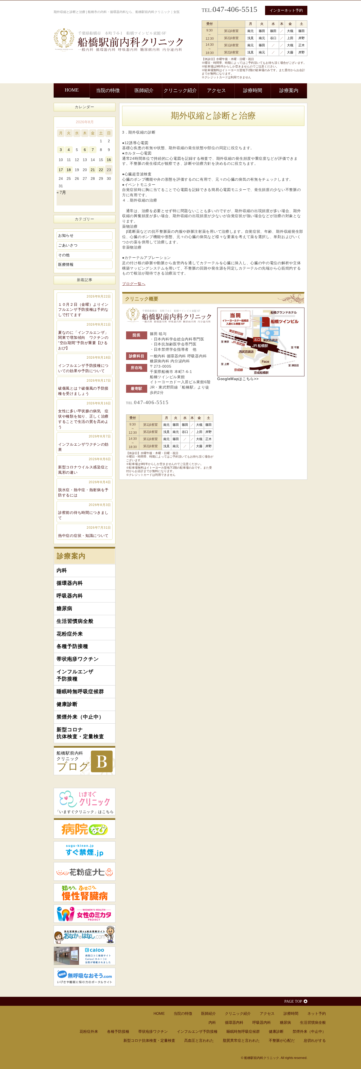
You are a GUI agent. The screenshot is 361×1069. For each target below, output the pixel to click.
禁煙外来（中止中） (80, 717)
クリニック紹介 (180, 90)
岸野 (301, 38)
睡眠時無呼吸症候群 (80, 691)
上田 (290, 38)
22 (101, 170)
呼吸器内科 (70, 596)
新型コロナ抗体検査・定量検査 (80, 733)
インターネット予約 (286, 10)
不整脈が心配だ (282, 1040)
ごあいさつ (68, 245)
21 (93, 170)
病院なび (84, 828)
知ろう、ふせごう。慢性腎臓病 (84, 893)
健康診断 (67, 704)
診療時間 (252, 90)
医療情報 (66, 264)
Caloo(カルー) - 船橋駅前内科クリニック (84, 956)
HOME (72, 90)
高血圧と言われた (199, 1040)
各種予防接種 (72, 646)
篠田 (262, 31)
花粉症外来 (70, 634)
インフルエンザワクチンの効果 (84, 443)
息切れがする (315, 1040)
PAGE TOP (293, 1001)
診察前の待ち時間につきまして (84, 511)
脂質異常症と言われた (241, 1040)
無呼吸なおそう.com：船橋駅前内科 (84, 977)
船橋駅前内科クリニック (73, 761)
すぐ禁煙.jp (84, 851)
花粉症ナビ (84, 871)
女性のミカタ (84, 914)
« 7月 (61, 192)
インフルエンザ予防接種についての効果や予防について (84, 364)
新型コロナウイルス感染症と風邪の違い (84, 465)
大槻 (290, 31)
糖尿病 (64, 608)
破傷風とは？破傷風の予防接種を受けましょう (84, 387)
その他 (64, 255)
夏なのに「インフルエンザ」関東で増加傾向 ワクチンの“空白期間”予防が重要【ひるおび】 (84, 336)
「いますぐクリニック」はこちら (84, 812)
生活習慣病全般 (75, 621)
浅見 (250, 38)
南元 (250, 31)
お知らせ (66, 235)
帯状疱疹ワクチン (78, 659)
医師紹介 (144, 90)
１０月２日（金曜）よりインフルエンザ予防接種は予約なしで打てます (84, 306)
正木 (301, 45)
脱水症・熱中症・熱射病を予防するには (84, 488)
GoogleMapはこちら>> (238, 379)
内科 (62, 570)
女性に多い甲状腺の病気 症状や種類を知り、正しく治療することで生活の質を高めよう (84, 415)
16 (109, 160)
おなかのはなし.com (84, 935)
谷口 (273, 38)
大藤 (290, 52)
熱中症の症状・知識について (84, 532)
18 (69, 170)
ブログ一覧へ (133, 284)
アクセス (216, 90)
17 (61, 170)
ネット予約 (316, 1013)
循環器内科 (70, 583)
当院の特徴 (108, 90)
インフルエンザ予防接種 (75, 675)
